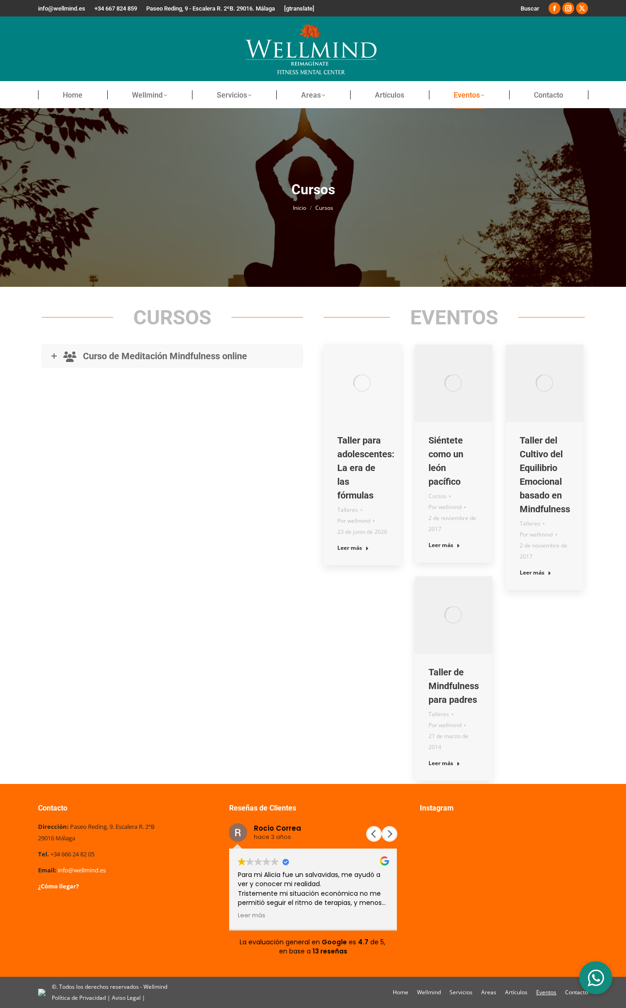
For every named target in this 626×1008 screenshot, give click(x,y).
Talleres (347, 510)
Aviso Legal (127, 998)
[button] (389, 834)
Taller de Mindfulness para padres (453, 686)
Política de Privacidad (79, 998)
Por (353, 521)
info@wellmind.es (82, 870)
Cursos (437, 496)
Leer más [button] (251, 915)
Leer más (349, 548)
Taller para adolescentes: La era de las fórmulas (366, 468)
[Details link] (362, 383)
